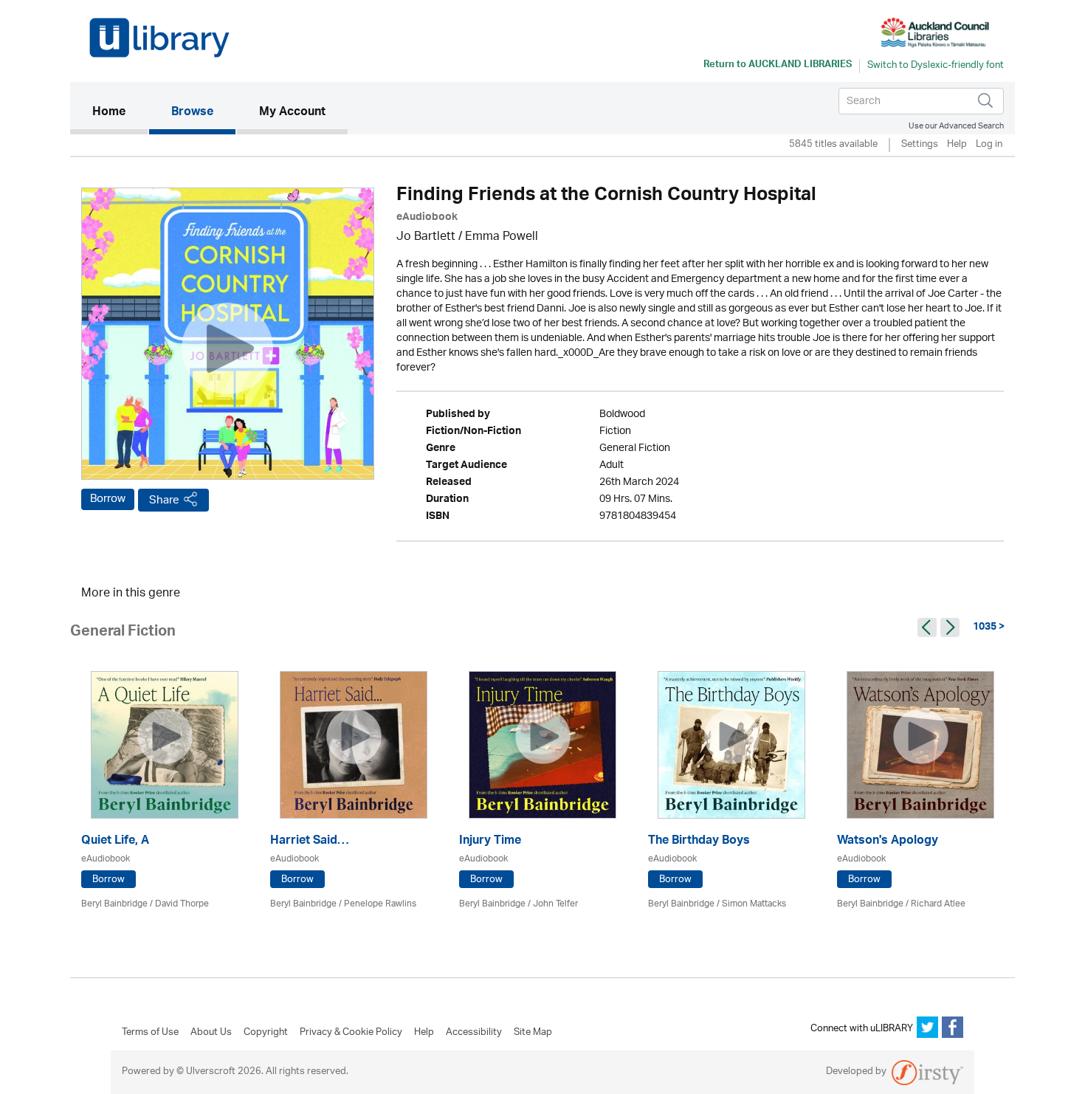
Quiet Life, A (115, 842)
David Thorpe (182, 904)
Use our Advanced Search (956, 126)
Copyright (266, 1032)
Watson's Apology (887, 842)
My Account (292, 113)
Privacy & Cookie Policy (351, 1032)
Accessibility (474, 1032)
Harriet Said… (309, 842)
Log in (989, 145)
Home (120, 112)
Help (957, 145)
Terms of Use (150, 1032)
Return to (777, 65)
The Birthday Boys (699, 842)
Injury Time (490, 842)
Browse (192, 113)
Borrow (107, 499)
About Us (211, 1032)
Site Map (533, 1032)
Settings (919, 145)
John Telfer (555, 904)
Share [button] (164, 500)
